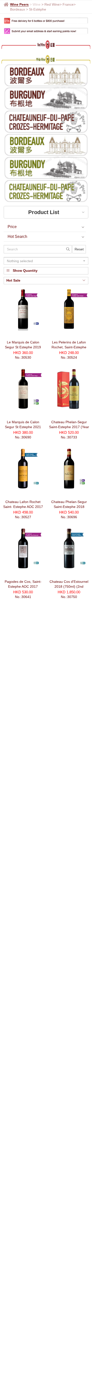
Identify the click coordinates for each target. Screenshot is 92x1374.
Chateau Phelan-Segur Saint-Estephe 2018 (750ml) (69, 507)
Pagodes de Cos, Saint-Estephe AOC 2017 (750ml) (23, 586)
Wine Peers (19, 4)
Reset (79, 249)
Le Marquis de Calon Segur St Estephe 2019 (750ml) (23, 347)
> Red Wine (50, 4)
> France (67, 4)
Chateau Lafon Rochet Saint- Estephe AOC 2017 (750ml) (23, 507)
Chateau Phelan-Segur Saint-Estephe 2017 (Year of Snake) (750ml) (69, 427)
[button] (46, 261)
